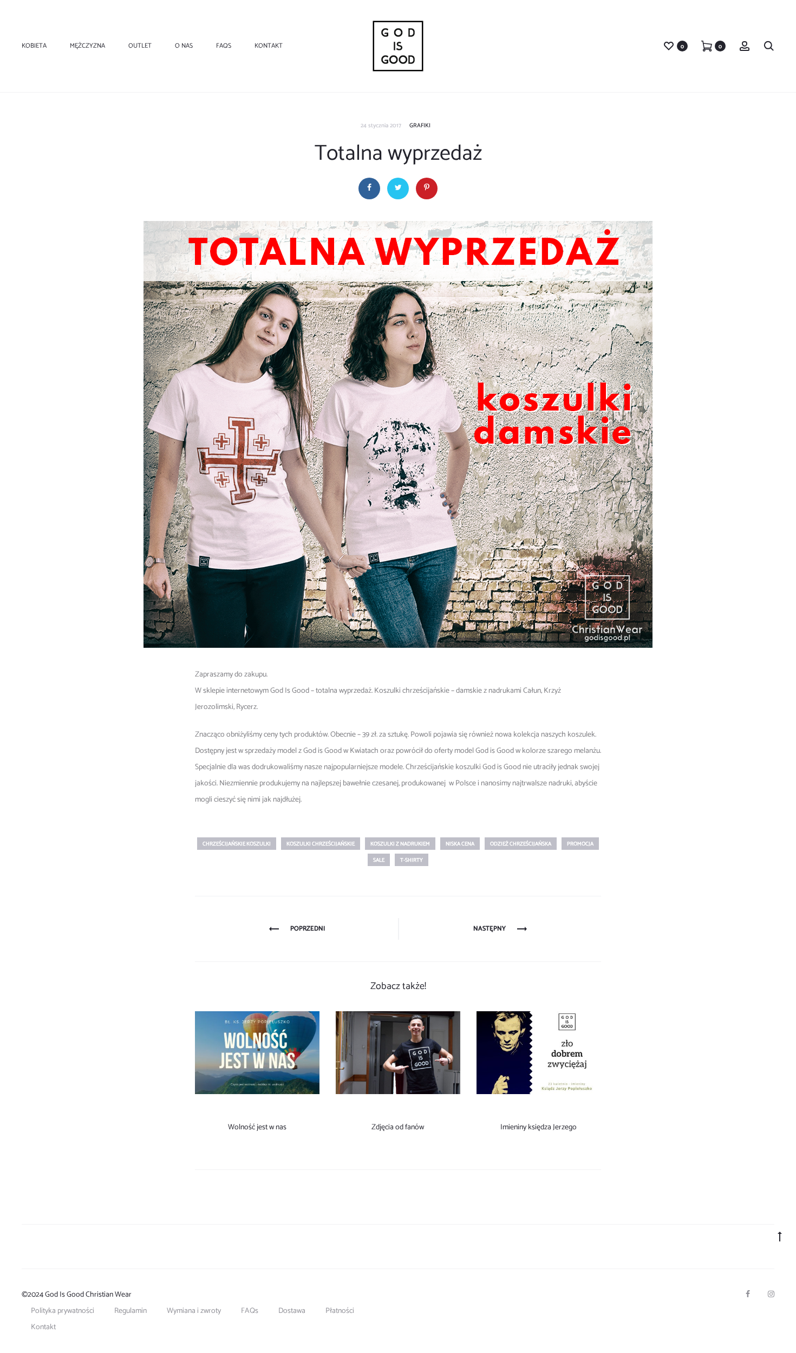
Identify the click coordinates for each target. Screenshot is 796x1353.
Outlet (140, 46)
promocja (580, 844)
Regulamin (130, 1311)
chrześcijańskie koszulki (237, 844)
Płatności (339, 1311)
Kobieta (34, 46)
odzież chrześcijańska (520, 844)
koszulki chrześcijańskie (320, 844)
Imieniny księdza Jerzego (538, 1127)
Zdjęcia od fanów (397, 1127)
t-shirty (411, 860)
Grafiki (419, 126)
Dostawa (291, 1311)
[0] (668, 46)
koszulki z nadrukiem (400, 844)
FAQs (223, 46)
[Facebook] (748, 1294)
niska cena (460, 844)
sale (378, 860)
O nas (184, 46)
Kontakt (269, 46)
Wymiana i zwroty (194, 1311)
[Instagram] (771, 1294)
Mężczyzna (87, 46)
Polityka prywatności (62, 1311)
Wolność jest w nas (257, 1127)
